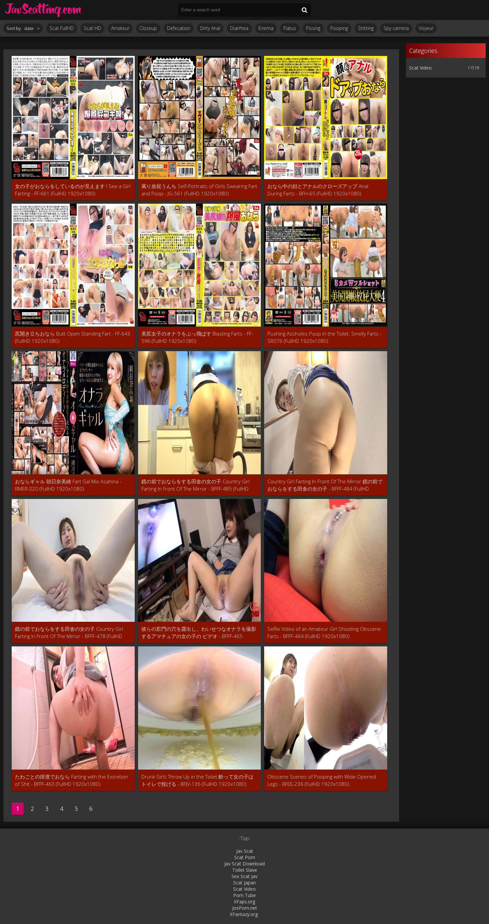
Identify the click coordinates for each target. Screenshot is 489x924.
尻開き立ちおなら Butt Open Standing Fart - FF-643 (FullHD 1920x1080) (72, 337)
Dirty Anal (210, 28)
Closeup (148, 28)
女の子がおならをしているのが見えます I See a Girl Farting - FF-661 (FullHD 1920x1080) (72, 190)
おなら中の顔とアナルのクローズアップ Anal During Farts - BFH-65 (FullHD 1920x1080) (317, 190)
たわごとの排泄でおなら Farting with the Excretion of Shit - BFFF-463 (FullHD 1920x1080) (71, 780)
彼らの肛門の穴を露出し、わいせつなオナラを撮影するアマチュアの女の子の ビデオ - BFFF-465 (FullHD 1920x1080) (198, 632)
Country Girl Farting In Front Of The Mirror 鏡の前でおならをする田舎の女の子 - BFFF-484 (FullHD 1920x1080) (325, 485)
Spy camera (396, 28)
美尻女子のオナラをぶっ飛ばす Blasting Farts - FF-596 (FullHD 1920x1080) (197, 337)
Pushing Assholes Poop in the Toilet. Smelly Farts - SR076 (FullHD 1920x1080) (324, 337)
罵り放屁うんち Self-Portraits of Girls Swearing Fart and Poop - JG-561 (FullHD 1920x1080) (199, 190)
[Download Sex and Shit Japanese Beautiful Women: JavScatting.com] (43, 10)
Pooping (339, 28)
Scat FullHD (62, 28)
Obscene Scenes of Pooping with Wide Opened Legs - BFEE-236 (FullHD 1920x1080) (321, 780)
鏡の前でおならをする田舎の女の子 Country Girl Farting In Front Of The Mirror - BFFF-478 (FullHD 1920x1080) (69, 632)
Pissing (313, 28)
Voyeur (426, 28)
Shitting (366, 28)
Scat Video (420, 68)
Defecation (178, 28)
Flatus (289, 28)
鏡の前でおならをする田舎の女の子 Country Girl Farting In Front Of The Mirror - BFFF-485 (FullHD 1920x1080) (195, 485)
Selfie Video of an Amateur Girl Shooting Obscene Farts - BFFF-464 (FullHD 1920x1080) (324, 632)
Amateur (120, 28)
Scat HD (92, 28)
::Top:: (245, 838)
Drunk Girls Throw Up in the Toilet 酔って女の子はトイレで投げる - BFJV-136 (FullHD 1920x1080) (197, 780)
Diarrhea (239, 28)
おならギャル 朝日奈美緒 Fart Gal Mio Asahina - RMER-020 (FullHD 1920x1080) (68, 485)
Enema (265, 28)
